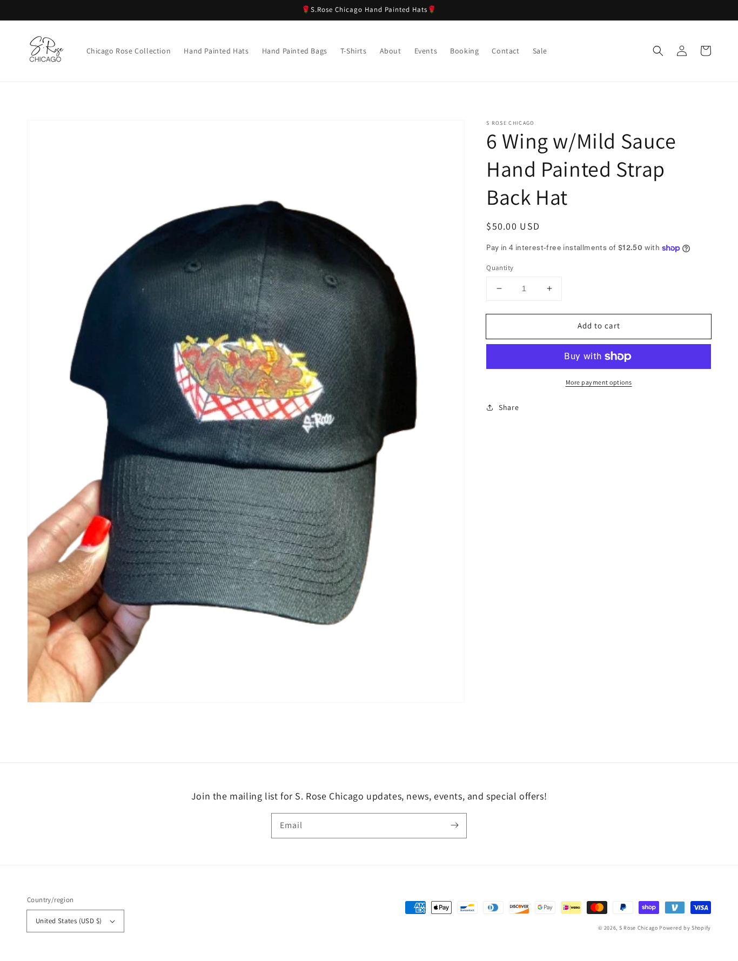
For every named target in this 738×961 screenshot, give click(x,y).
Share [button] (509, 407)
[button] (658, 51)
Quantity (499, 267)
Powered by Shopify (685, 927)
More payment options (599, 382)
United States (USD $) (69, 920)
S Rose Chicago (638, 927)
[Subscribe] (454, 825)
